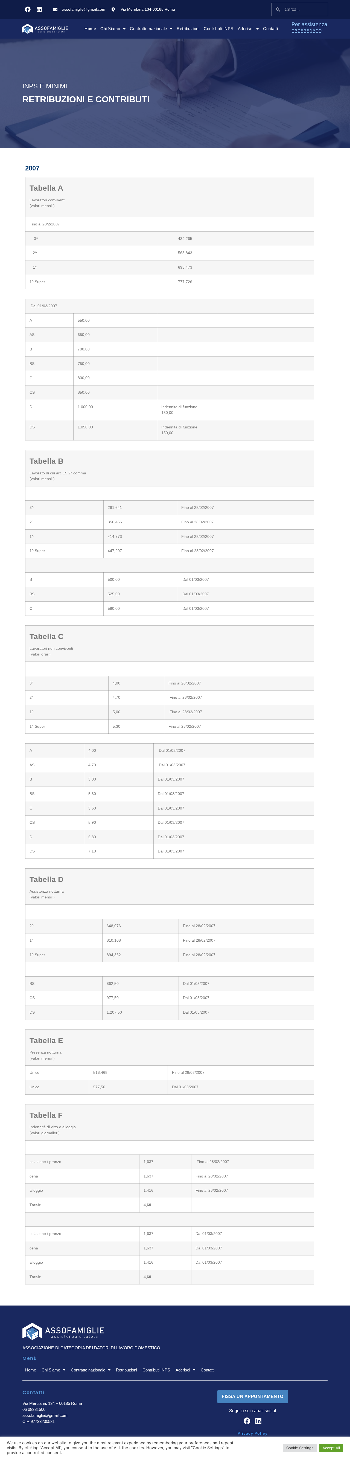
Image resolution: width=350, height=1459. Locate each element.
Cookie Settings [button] (299, 1448)
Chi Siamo (110, 28)
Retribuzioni (188, 28)
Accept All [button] (331, 1448)
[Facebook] (27, 9)
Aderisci (245, 28)
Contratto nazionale (148, 28)
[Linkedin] (39, 9)
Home (90, 28)
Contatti (270, 28)
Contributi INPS (219, 28)
